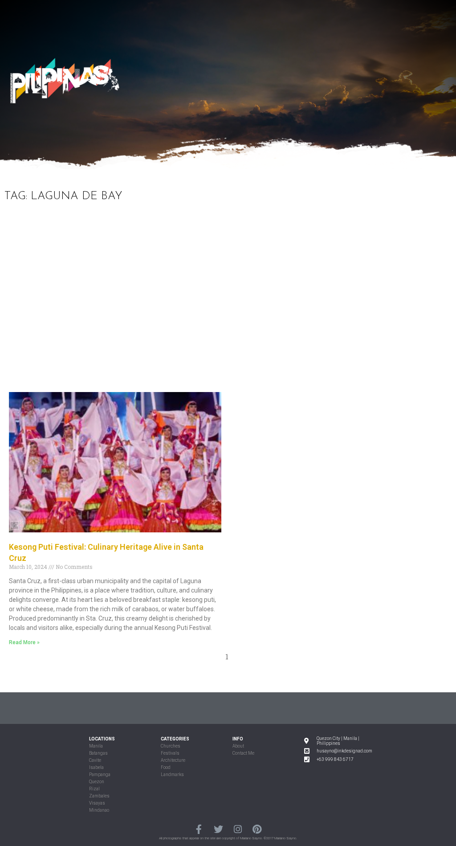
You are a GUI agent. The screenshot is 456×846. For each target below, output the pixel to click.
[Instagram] (237, 829)
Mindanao (99, 810)
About (238, 746)
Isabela (96, 767)
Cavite (95, 760)
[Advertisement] (228, 303)
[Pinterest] (256, 829)
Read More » (24, 642)
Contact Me (243, 753)
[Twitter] (218, 829)
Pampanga (99, 774)
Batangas (98, 753)
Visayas (97, 803)
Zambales (99, 795)
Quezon (96, 781)
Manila (96, 746)
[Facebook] (198, 829)
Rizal (94, 788)
